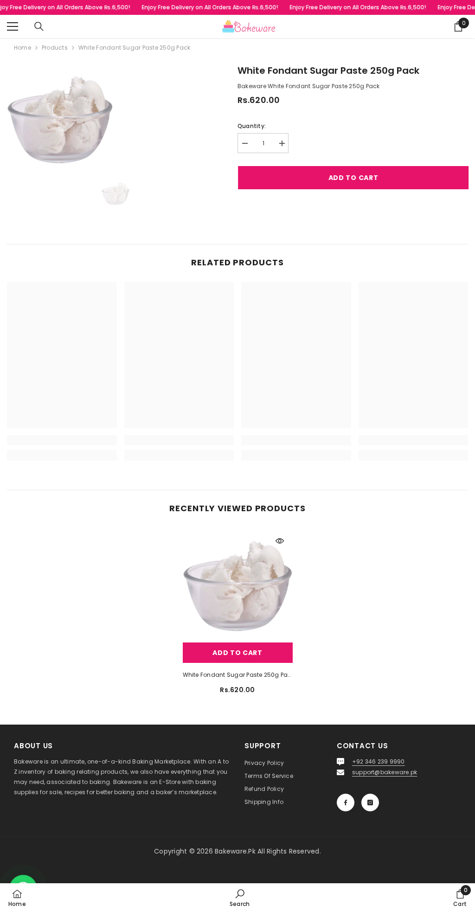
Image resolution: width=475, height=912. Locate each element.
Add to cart (353, 177)
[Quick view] (279, 541)
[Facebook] (345, 802)
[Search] (39, 26)
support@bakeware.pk (384, 772)
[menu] (12, 26)
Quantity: (252, 126)
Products (55, 47)
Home (22, 47)
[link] (62, 440)
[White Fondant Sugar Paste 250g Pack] (238, 583)
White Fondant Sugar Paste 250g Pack (238, 675)
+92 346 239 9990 (378, 761)
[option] (115, 193)
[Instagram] (370, 802)
